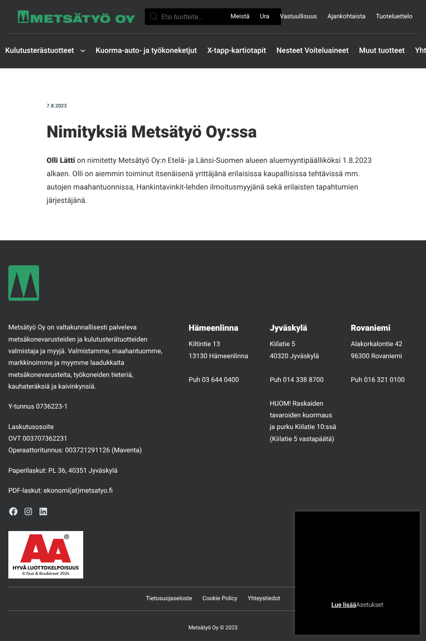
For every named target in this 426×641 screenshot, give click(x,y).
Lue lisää (343, 605)
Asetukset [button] (369, 605)
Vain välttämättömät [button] (334, 618)
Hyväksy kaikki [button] (389, 618)
